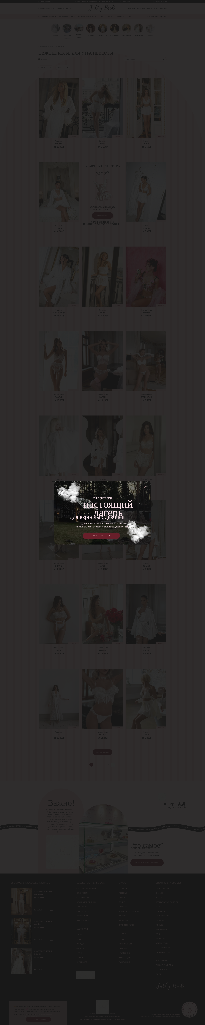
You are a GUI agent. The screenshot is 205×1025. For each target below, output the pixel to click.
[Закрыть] (145, 486)
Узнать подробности (101, 536)
